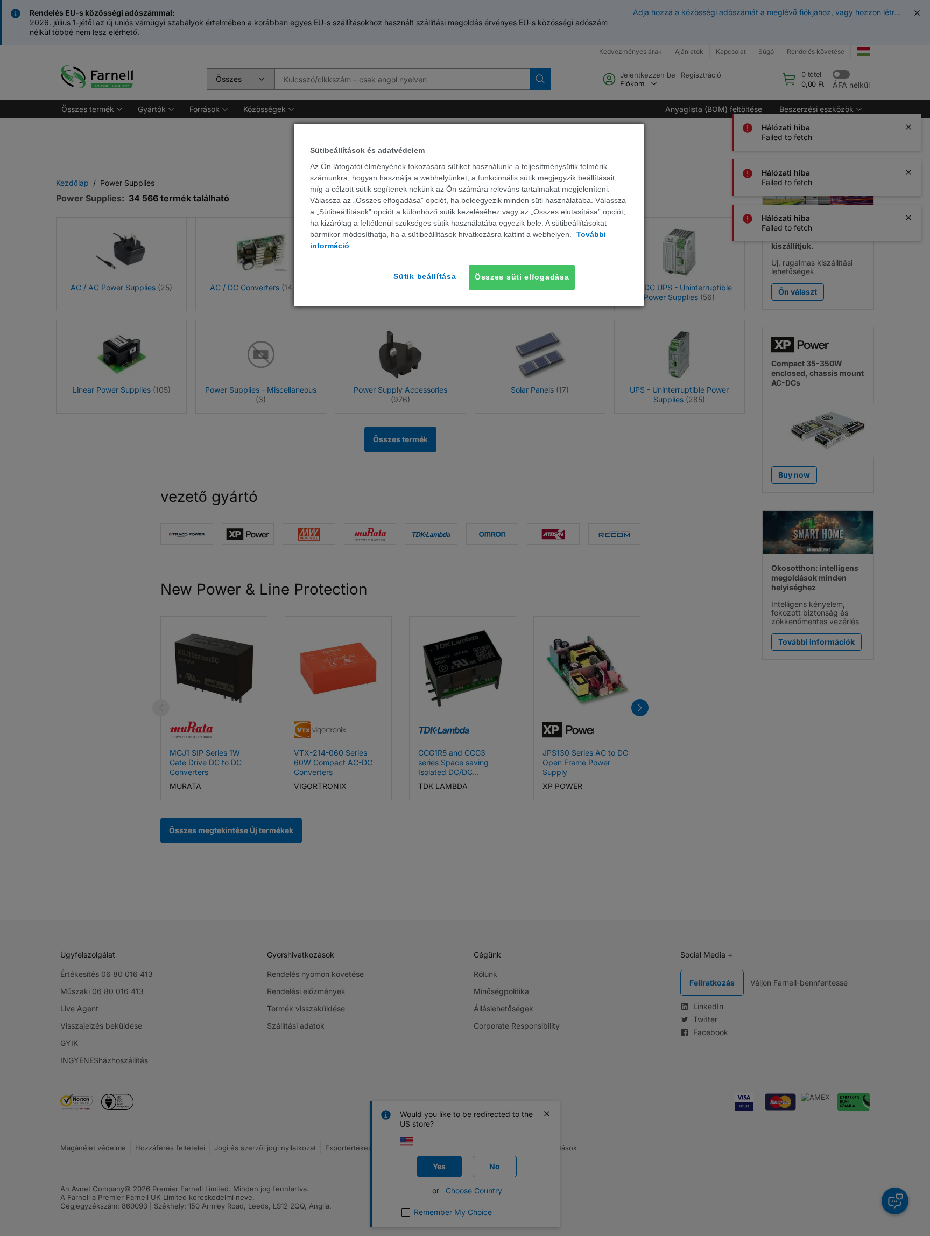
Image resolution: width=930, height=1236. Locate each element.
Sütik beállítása (424, 276)
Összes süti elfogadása (522, 277)
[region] (469, 215)
